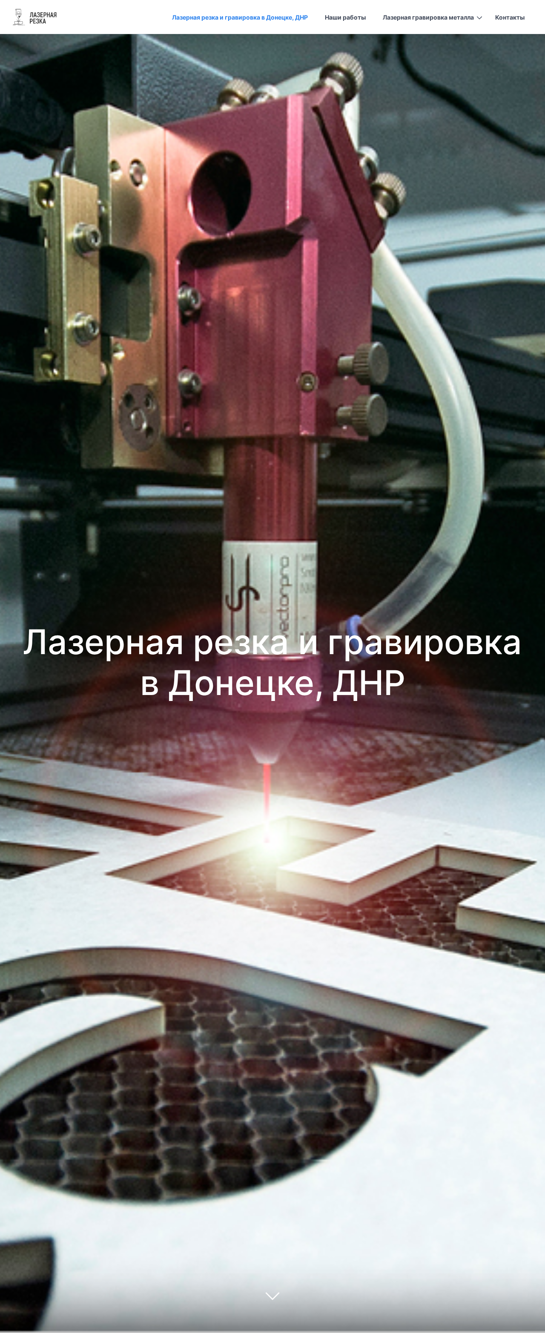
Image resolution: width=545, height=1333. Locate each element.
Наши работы (345, 17)
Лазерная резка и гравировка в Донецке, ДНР (240, 17)
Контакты (510, 17)
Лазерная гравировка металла (428, 17)
